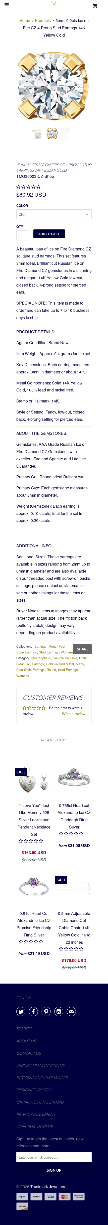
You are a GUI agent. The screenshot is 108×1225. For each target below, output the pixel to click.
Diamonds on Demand (40, 1102)
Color (22, 205)
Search (23, 1028)
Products (43, 20)
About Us (26, 1040)
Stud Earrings (49, 652)
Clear (20, 663)
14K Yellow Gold (65, 657)
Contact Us (28, 1053)
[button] (71, 833)
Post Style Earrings (30, 669)
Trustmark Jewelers (47, 1186)
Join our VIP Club (34, 1126)
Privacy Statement (35, 1114)
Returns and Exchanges (41, 1077)
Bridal (83, 657)
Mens (52, 646)
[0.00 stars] (28, 186)
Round (51, 669)
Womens (67, 652)
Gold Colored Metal (60, 663)
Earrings (40, 646)
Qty (19, 226)
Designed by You (33, 1089)
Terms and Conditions (40, 1065)
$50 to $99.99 (41, 657)
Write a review (73, 713)
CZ (28, 663)
